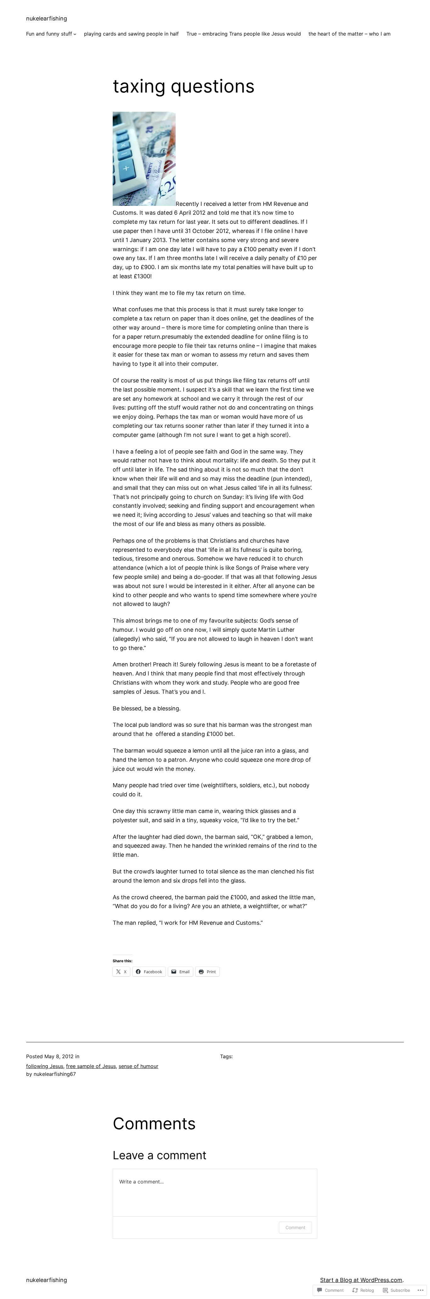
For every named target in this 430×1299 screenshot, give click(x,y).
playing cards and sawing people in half (131, 34)
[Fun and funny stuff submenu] (74, 34)
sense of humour (138, 1066)
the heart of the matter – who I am (349, 34)
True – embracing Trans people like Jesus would (243, 34)
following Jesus (44, 1066)
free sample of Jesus (91, 1066)
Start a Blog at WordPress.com (361, 1280)
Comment (295, 1227)
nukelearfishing (46, 18)
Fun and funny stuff (49, 34)
